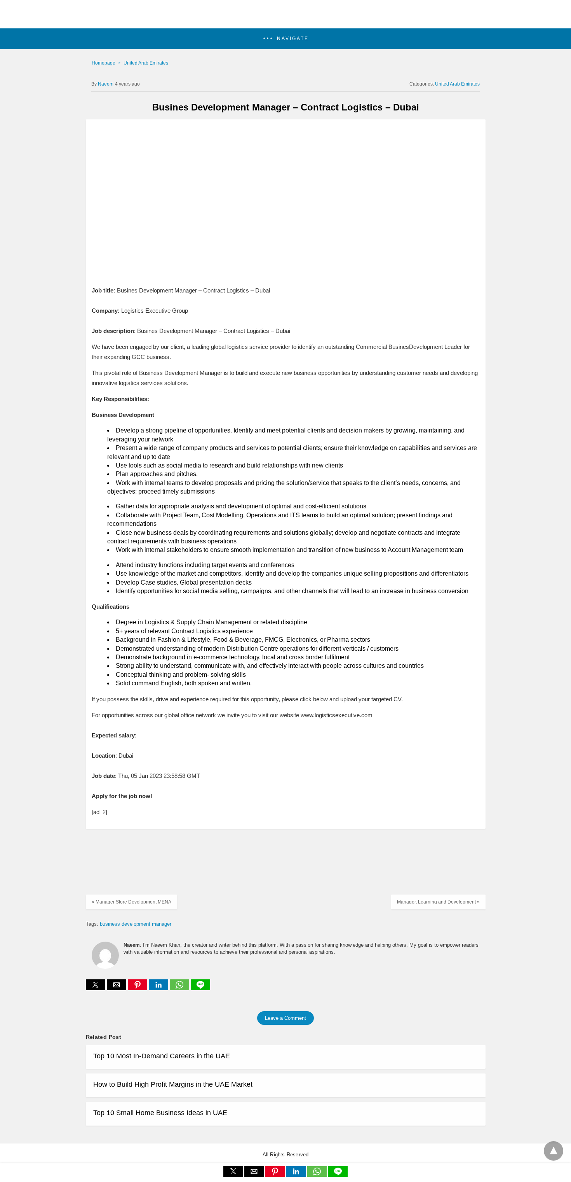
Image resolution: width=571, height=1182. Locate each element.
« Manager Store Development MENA (131, 902)
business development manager (135, 924)
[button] (285, 38)
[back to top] (553, 1151)
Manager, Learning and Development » (438, 902)
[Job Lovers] (285, 18)
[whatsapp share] (180, 988)
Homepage (103, 63)
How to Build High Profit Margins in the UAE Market (172, 1084)
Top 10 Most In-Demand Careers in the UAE (161, 1056)
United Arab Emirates (146, 63)
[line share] (200, 988)
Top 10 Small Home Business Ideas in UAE (160, 1113)
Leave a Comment (285, 1018)
